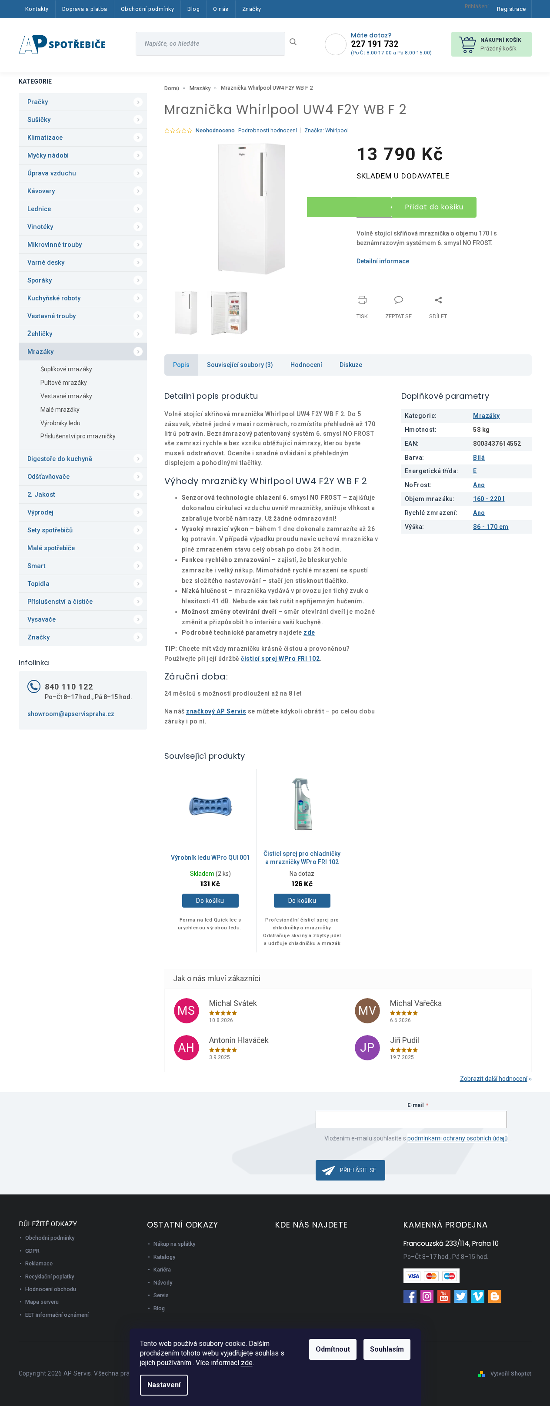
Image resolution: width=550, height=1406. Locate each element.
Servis (161, 1295)
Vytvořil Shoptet (511, 1373)
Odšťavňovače (48, 477)
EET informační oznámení (57, 1315)
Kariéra (162, 1269)
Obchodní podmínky (49, 1237)
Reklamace (39, 1263)
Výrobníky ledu (60, 423)
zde (247, 1363)
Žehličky (39, 334)
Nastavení (163, 1385)
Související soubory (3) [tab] (240, 364)
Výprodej (40, 512)
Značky (38, 637)
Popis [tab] (181, 364)
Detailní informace (383, 261)
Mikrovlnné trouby (54, 245)
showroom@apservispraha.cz (70, 713)
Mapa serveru (42, 1301)
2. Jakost (41, 494)
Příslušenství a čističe (60, 601)
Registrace (511, 9)
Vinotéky (40, 227)
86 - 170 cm (491, 526)
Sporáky (39, 280)
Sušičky (38, 120)
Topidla (38, 584)
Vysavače (41, 619)
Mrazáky (40, 352)
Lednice (39, 209)
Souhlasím (387, 1349)
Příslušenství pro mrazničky (78, 436)
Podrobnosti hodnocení (267, 130)
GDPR (32, 1251)
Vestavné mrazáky (66, 396)
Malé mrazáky (60, 409)
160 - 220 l (489, 498)
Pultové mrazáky (63, 382)
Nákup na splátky (174, 1244)
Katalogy (164, 1257)
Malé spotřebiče (51, 548)
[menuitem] (37, 9)
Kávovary (41, 191)
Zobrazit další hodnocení (493, 1078)
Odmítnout (333, 1349)
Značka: (326, 130)
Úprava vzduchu (51, 173)
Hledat (296, 41)
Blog (159, 1308)
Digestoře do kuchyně (59, 459)
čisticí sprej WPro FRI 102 (280, 658)
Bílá (479, 457)
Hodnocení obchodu (50, 1289)
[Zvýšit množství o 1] (349, 202)
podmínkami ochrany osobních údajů (457, 1138)
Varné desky (45, 262)
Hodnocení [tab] (306, 364)
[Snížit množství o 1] (349, 212)
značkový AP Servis (216, 711)
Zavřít (402, 295)
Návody (162, 1282)
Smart (36, 566)
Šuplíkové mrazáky (66, 369)
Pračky (37, 102)
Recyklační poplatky (49, 1276)
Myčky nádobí (48, 155)
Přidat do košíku (434, 207)
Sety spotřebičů (50, 530)
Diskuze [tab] (351, 364)
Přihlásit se (358, 1170)
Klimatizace (45, 137)
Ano (479, 484)
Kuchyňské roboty (53, 298)
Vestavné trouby (51, 316)
